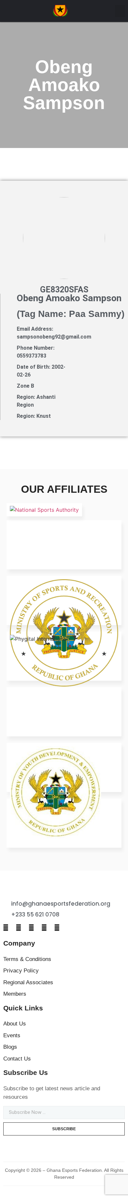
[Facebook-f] (5, 927)
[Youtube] (56, 927)
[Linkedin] (44, 927)
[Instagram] (31, 927)
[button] (120, 11)
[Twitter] (18, 927)
